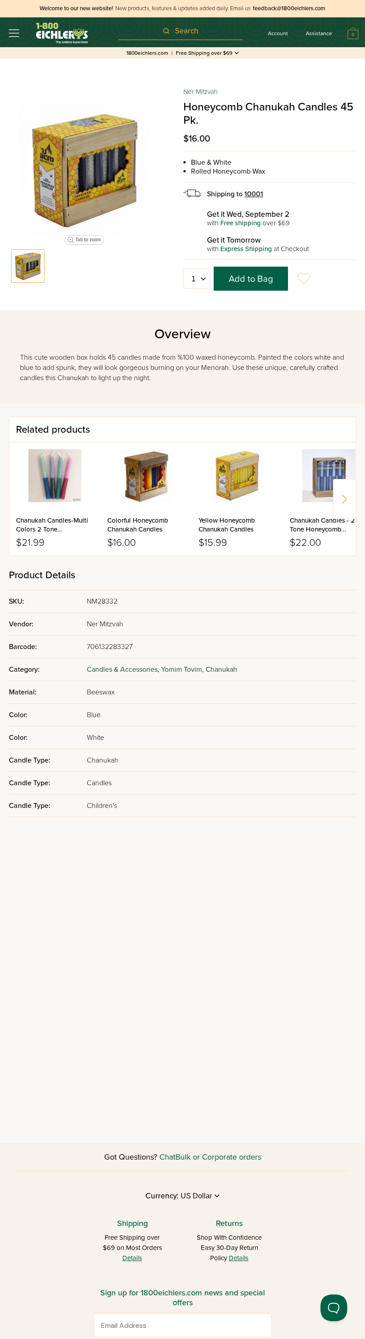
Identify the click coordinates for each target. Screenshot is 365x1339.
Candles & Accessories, (124, 669)
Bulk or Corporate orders (218, 1157)
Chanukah (221, 669)
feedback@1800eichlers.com (289, 8)
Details (132, 1258)
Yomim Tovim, (183, 669)
